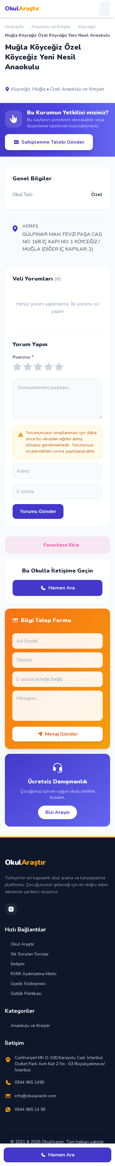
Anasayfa (14, 27)
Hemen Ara (61, 588)
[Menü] (104, 8)
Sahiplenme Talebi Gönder (52, 142)
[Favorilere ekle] (8, 79)
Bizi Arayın (57, 812)
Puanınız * (23, 357)
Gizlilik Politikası (26, 993)
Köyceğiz (87, 27)
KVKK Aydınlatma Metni (33, 974)
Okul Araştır (22, 944)
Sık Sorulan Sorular (30, 954)
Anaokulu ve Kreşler (51, 27)
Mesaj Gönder (61, 734)
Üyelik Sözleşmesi (28, 984)
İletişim (18, 964)
